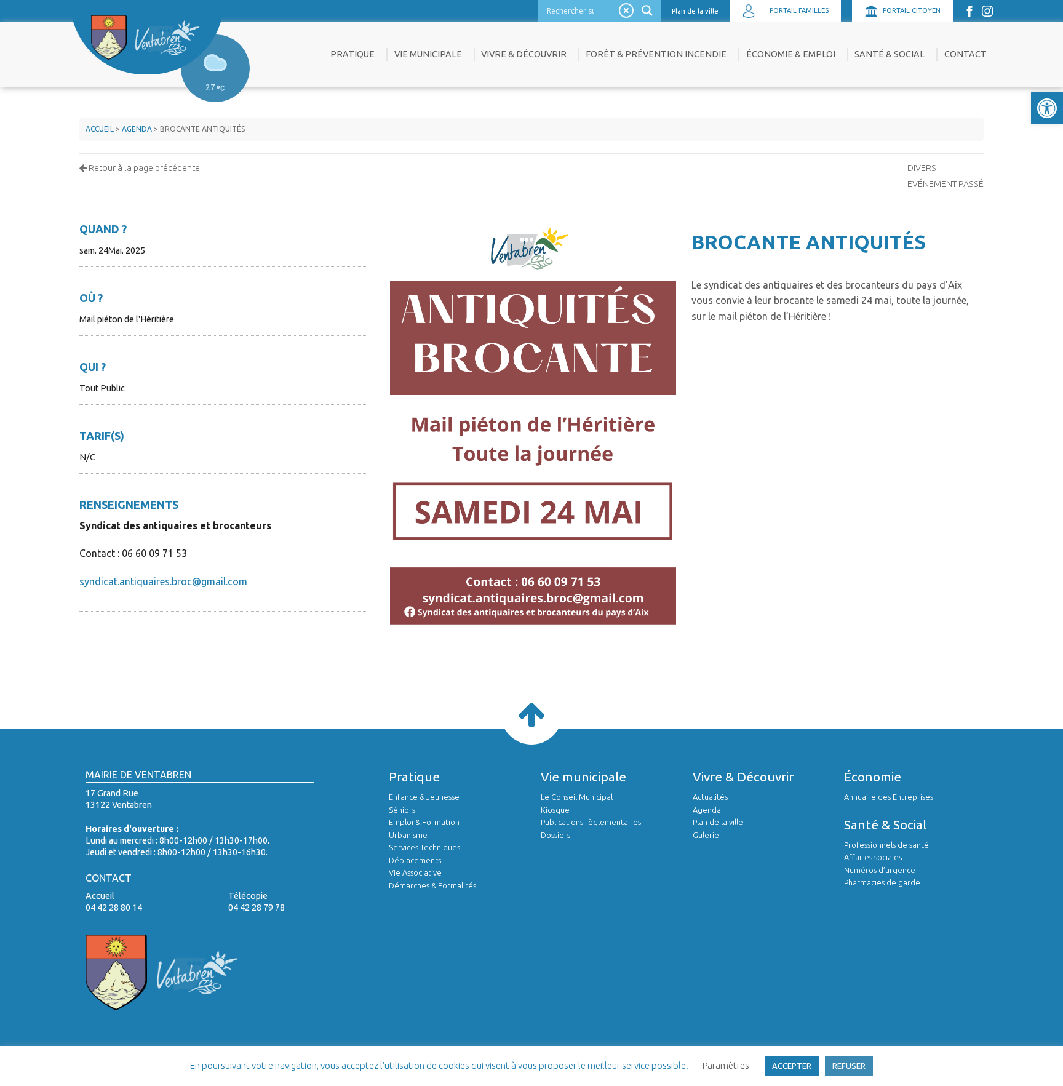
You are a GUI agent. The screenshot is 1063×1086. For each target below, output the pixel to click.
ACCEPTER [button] (791, 1065)
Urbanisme (408, 835)
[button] (1047, 108)
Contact (965, 54)
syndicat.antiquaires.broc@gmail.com (163, 581)
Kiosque (555, 809)
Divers (921, 168)
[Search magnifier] (649, 10)
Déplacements (415, 860)
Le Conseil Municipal (577, 797)
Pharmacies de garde (882, 882)
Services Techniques (424, 847)
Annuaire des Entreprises (888, 797)
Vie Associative (415, 872)
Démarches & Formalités (432, 885)
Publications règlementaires (591, 822)
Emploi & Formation (424, 822)
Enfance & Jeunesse (424, 797)
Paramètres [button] (726, 1065)
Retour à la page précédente (143, 168)
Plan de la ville (695, 11)
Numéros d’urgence (879, 870)
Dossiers (555, 835)
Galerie (706, 835)
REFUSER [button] (849, 1065)
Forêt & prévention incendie (656, 54)
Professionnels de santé (886, 844)
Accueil (100, 129)
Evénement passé (945, 184)
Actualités (710, 797)
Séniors (402, 809)
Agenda (137, 129)
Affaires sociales (873, 857)
